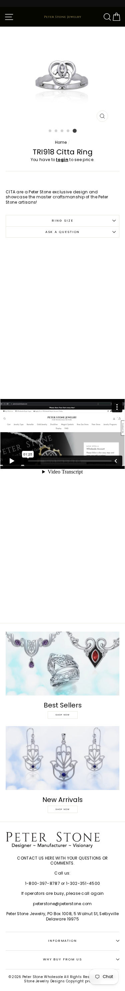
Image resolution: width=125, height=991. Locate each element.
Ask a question (62, 232)
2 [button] (56, 131)
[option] (63, 76)
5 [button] (75, 131)
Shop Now (62, 714)
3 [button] (62, 131)
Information (62, 940)
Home (61, 142)
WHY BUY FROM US (62, 959)
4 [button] (68, 131)
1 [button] (50, 131)
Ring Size (62, 220)
